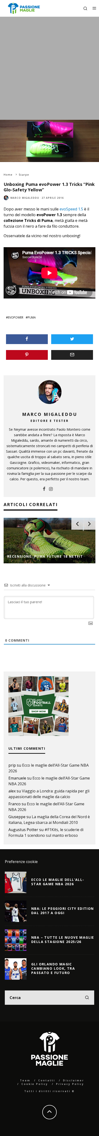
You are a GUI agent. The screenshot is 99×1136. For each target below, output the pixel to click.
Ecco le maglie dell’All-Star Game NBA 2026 (57, 881)
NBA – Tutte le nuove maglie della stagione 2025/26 (62, 939)
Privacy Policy (70, 1084)
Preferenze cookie (21, 861)
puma (32, 317)
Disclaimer (73, 1080)
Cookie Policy (34, 1084)
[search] (87, 997)
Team (25, 1080)
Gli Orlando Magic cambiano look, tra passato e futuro (53, 968)
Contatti (46, 1080)
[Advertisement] (49, 68)
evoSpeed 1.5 (71, 209)
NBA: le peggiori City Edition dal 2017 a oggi (62, 910)
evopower (15, 317)
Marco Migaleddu (24, 197)
